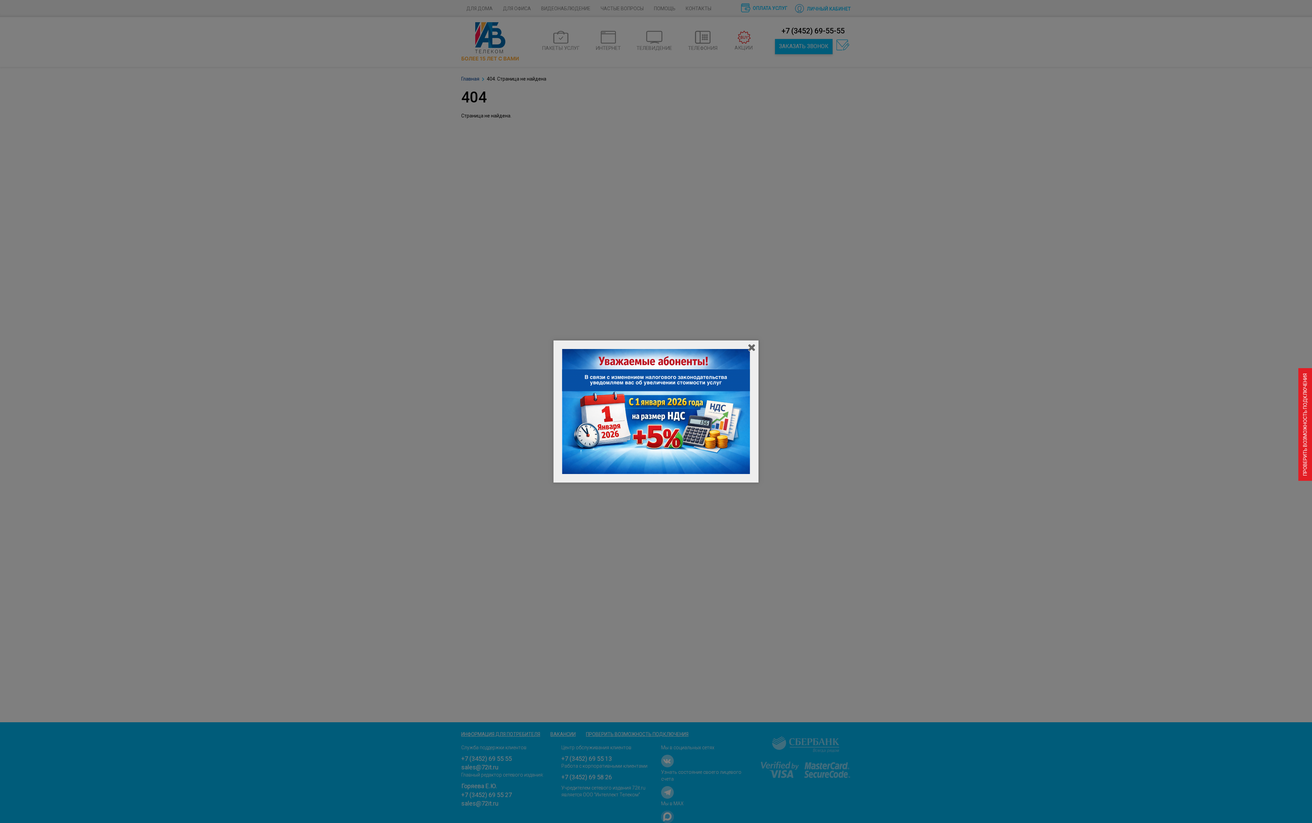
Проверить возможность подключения (1305, 424)
